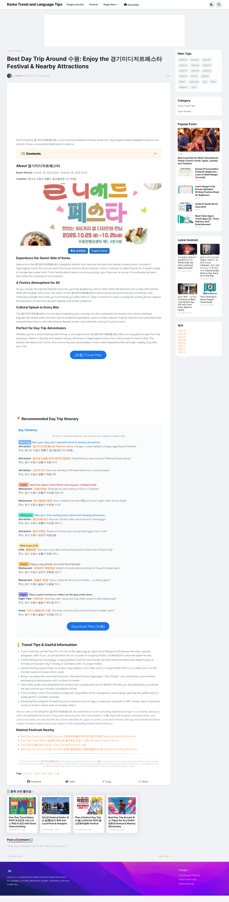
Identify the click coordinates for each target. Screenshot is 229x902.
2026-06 (207, 65)
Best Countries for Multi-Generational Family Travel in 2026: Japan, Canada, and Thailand (198, 160)
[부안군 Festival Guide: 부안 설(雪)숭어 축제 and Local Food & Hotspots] (55, 805)
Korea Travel (40, 773)
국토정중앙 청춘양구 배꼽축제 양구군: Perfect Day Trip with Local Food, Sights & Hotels (187, 262)
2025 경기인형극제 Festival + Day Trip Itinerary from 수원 (53, 744)
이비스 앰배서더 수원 (38, 610)
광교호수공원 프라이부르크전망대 (52, 458)
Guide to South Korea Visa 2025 (206, 205)
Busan (182, 81)
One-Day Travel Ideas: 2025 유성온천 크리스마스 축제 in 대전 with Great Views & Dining (22, 822)
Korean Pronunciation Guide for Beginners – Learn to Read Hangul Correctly (207, 173)
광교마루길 (39, 531)
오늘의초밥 (40, 488)
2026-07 (183, 70)
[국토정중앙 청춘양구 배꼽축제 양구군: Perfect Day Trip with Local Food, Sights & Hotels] (187, 249)
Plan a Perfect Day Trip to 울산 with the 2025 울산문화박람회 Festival (88, 820)
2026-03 (206, 60)
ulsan (193, 87)
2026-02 (194, 60)
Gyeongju (193, 81)
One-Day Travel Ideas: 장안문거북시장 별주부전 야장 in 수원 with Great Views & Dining (70, 740)
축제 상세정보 (78, 250)
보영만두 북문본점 (44, 568)
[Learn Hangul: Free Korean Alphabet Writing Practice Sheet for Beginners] (185, 189)
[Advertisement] (88, 114)
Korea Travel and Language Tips (34, 4)
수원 (57, 773)
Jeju (205, 81)
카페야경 (38, 598)
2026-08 (195, 70)
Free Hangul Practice (189, 875)
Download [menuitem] (133, 4)
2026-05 (195, 65)
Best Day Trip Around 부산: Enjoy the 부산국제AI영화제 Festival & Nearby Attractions (122, 822)
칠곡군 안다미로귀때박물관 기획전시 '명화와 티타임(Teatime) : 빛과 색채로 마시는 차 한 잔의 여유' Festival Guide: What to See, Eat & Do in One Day (209, 266)
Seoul (213, 81)
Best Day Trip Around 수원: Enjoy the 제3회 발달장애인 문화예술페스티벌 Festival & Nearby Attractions (79, 749)
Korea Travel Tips (186, 105)
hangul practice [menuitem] (75, 4)
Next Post (164, 856)
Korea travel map (187, 879)
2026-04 (183, 65)
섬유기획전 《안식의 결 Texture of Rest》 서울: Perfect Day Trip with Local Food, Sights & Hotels (187, 303)
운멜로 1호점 (41, 580)
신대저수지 (39, 470)
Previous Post (15, 856)
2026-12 (205, 76)
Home (9, 51)
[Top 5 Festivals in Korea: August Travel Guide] (209, 288)
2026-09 (207, 70)
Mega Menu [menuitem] (109, 4)
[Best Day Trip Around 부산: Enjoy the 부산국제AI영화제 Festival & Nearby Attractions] (122, 805)
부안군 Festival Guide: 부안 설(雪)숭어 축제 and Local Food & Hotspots (55, 820)
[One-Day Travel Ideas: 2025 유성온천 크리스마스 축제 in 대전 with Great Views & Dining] (22, 805)
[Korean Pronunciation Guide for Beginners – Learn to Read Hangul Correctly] (185, 172)
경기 (50, 773)
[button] (211, 4)
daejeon (183, 87)
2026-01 (183, 60)
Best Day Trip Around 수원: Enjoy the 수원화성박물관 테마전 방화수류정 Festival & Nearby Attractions (78, 736)
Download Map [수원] (88, 626)
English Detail (99, 250)
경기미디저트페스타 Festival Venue (53, 446)
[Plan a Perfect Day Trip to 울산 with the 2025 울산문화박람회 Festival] (89, 805)
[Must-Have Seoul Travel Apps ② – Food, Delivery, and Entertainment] (185, 219)
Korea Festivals (186, 883)
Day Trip (18, 51)
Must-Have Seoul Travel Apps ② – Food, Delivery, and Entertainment (207, 220)
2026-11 (194, 76)
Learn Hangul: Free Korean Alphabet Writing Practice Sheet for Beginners (207, 190)
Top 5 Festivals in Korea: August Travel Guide (208, 299)
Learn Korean (184, 111)
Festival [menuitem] (93, 4)
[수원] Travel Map (88, 355)
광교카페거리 (40, 519)
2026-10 (183, 76)
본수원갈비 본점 (43, 500)
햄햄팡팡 (31, 549)
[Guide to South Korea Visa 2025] (185, 206)
